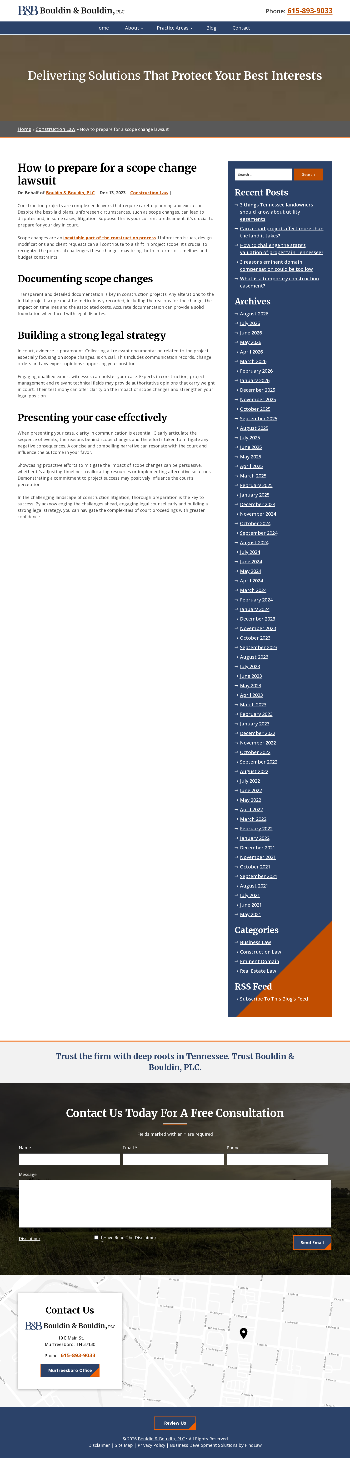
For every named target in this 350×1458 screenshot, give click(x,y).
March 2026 (253, 361)
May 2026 (250, 342)
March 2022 (253, 819)
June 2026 (251, 332)
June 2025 (251, 447)
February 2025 (256, 485)
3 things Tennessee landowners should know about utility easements (276, 211)
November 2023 (258, 628)
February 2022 (256, 828)
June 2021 (251, 905)
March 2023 (253, 704)
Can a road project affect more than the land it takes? (282, 232)
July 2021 (250, 895)
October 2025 (255, 409)
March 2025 (253, 475)
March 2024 (253, 590)
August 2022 (254, 771)
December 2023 (257, 619)
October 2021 (255, 866)
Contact (241, 28)
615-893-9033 (310, 10)
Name (25, 1147)
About (132, 28)
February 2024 (256, 599)
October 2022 (255, 752)
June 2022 (251, 790)
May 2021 (250, 914)
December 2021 (257, 847)
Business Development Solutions (203, 1445)
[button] (345, 1423)
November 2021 (258, 857)
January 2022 (255, 838)
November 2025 (258, 399)
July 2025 (250, 437)
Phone (233, 1147)
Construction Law (149, 192)
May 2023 (250, 685)
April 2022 (251, 809)
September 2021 (258, 876)
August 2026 (254, 313)
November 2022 (258, 742)
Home (102, 28)
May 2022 (250, 800)
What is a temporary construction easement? (279, 282)
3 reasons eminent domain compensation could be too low (276, 265)
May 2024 (250, 571)
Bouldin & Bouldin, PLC (70, 192)
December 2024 (257, 504)
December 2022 (257, 733)
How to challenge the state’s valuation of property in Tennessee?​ (281, 249)
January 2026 (255, 380)
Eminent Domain (259, 961)
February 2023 (256, 714)
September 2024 (258, 533)
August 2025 (254, 428)
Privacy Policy (151, 1445)
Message (28, 1174)
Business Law (255, 942)
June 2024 (251, 561)
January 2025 (255, 495)
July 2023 (250, 666)
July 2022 (250, 781)
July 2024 (250, 552)
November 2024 (258, 514)
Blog (211, 28)
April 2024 (251, 580)
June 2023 (251, 676)
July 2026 (250, 323)
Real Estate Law (258, 971)
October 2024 (255, 523)
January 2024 (255, 609)
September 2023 (258, 647)
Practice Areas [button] (173, 28)
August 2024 (254, 542)
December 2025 (257, 390)
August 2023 (254, 657)
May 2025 (250, 456)
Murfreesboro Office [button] (70, 1370)
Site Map (124, 1445)
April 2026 (251, 352)
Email (130, 1147)
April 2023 (251, 695)
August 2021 (254, 886)
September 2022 (258, 762)
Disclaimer (29, 1238)
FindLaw (253, 1445)
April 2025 (251, 466)
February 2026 (256, 371)
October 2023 (255, 638)
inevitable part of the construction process (109, 238)
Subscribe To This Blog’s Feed (274, 999)
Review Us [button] (175, 1423)
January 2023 (255, 723)
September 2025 (258, 418)
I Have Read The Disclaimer (128, 1240)
